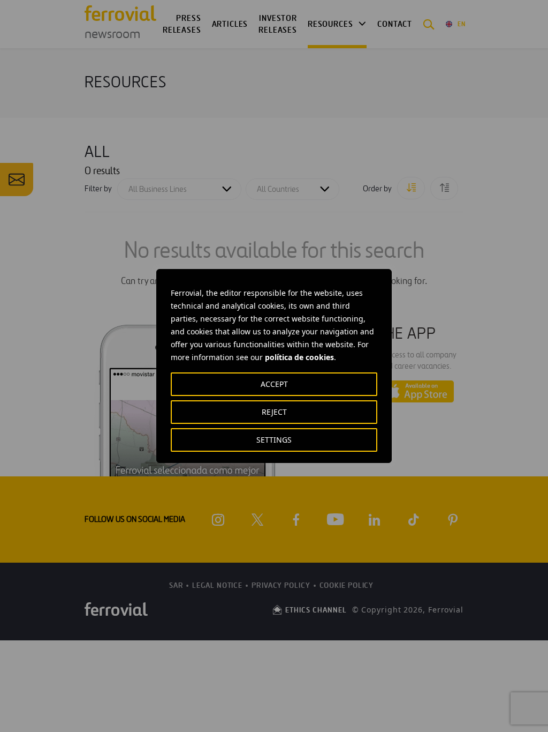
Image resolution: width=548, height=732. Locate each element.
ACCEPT (274, 384)
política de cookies (299, 357)
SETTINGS (274, 440)
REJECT (274, 412)
